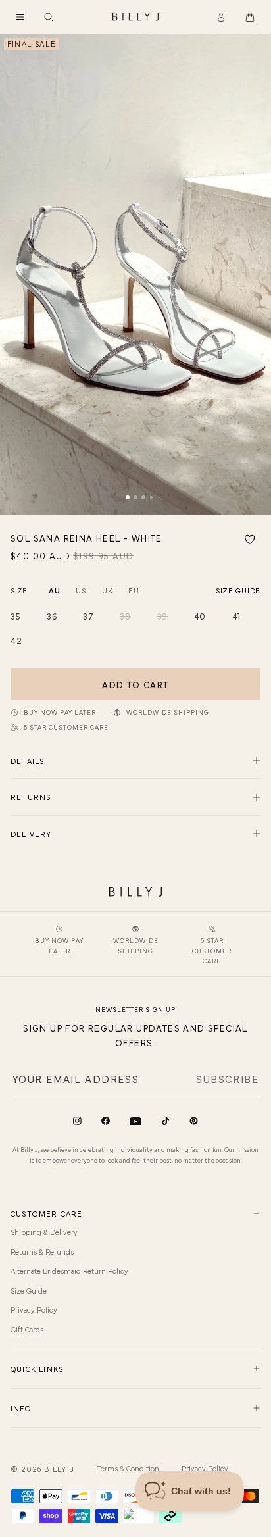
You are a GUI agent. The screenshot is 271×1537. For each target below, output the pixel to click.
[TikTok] (165, 1121)
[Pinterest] (193, 1121)
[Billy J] (135, 17)
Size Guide (29, 1290)
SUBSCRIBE (227, 1078)
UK (107, 590)
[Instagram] (77, 1121)
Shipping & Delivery (44, 1231)
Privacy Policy (34, 1309)
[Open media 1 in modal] (135, 274)
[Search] (48, 17)
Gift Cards (27, 1329)
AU (54, 590)
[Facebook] (105, 1121)
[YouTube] (135, 1121)
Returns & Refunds (42, 1251)
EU (133, 590)
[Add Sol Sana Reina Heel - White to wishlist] (249, 539)
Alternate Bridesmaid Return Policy (69, 1270)
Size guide (238, 590)
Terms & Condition (128, 1468)
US (81, 590)
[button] (20, 17)
